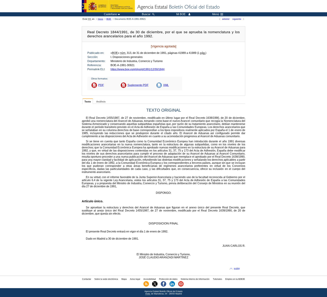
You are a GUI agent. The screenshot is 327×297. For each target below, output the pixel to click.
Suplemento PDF (138, 85)
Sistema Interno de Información (195, 279)
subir (237, 268)
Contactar (86, 279)
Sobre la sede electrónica (106, 279)
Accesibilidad (149, 279)
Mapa (124, 279)
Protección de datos (168, 279)
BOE (108, 19)
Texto (87, 101)
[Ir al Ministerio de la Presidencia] (108, 6)
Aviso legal (135, 279)
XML (166, 85)
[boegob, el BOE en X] (155, 286)
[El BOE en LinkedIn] (172, 286)
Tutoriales (217, 279)
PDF (101, 85)
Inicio (100, 19)
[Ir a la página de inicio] (178, 7)
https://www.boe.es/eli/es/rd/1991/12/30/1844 (138, 69)
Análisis (101, 101)
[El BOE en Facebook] (163, 286)
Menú (215, 14)
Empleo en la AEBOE (235, 279)
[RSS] (146, 286)
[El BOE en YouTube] (181, 286)
